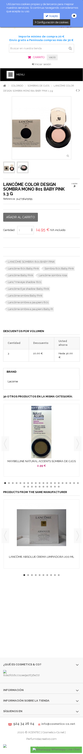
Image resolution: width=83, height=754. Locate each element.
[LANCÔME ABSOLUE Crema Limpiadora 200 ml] (41, 527)
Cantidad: (9, 230)
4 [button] (16, 483)
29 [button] (55, 487)
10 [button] (39, 483)
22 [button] (28, 487)
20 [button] (78, 483)
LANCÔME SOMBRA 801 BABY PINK (31, 261)
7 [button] (28, 483)
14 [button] (55, 483)
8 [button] (32, 483)
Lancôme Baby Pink (20, 275)
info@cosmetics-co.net (58, 723)
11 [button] (43, 483)
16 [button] (62, 483)
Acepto (53, 16)
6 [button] (24, 483)
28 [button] (51, 487)
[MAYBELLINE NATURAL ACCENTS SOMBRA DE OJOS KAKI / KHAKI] (41, 432)
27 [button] (47, 487)
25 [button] (39, 487)
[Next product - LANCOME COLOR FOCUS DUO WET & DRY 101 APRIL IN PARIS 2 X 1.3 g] (79, 90)
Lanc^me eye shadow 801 (24, 282)
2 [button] (9, 483)
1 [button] (5, 483)
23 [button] (32, 487)
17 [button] (66, 483)
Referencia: (9, 199)
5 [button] (20, 483)
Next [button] (78, 443)
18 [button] (70, 483)
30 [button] (59, 487)
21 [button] (24, 487)
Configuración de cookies (52, 22)
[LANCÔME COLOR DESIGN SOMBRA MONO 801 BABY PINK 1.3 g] (9, 167)
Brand (11, 371)
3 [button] (13, 483)
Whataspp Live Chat (65, 749)
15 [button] (59, 483)
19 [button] (74, 483)
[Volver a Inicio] (4, 85)
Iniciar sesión (42, 64)
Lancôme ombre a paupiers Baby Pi (30, 309)
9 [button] (36, 483)
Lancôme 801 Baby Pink (23, 268)
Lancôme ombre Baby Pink (25, 295)
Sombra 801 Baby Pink (59, 268)
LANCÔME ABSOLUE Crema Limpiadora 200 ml (41, 556)
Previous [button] (5, 443)
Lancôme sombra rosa (53, 275)
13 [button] (51, 483)
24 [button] (36, 487)
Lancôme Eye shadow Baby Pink (28, 288)
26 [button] (43, 487)
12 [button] (47, 483)
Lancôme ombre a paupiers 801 (28, 302)
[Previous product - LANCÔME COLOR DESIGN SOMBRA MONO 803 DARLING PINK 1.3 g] (76, 90)
